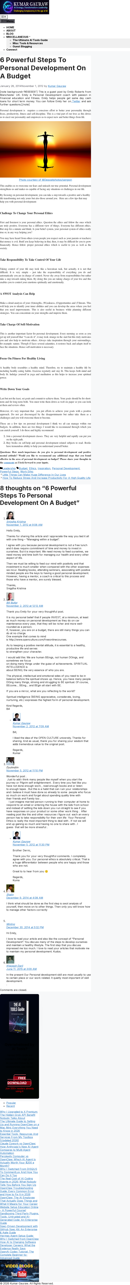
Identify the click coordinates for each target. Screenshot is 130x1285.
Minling (10, 924)
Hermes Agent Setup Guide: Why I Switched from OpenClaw (19, 1237)
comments (9, 462)
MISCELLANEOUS (17, 36)
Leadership (9, 468)
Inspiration (44, 468)
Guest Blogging (22, 46)
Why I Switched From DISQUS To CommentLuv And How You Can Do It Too (19, 1172)
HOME (10, 27)
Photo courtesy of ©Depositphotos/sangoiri (45, 179)
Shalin (9, 894)
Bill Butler (11, 602)
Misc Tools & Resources (28, 43)
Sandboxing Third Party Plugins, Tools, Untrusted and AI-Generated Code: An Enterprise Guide (19, 1218)
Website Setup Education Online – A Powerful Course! (19, 1209)
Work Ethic (26, 471)
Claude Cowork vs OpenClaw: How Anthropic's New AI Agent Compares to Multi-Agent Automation (19, 1148)
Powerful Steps (9, 471)
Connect (11, 49)
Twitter (75, 101)
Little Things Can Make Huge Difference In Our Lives (34, 474)
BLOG (9, 33)
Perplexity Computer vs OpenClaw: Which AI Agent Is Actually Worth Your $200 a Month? (18, 1161)
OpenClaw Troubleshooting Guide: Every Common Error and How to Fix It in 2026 (17, 1191)
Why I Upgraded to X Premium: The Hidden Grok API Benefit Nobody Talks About (19, 1115)
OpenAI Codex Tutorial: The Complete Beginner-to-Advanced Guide (17, 1255)
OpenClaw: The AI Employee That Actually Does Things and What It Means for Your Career (19, 1201)
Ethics (32, 468)
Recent (10, 1106)
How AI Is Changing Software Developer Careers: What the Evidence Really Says (18, 1245)
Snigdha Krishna (16, 521)
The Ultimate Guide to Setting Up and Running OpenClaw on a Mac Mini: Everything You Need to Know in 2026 (19, 1126)
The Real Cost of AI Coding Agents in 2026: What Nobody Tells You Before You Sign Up (18, 1181)
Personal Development (66, 468)
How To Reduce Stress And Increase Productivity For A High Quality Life (47, 477)
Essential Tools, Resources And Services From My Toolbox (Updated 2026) (19, 1137)
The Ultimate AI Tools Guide (30, 40)
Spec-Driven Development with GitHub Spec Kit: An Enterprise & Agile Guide (19, 1229)
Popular (11, 1102)
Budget (23, 468)
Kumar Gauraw (21, 723)
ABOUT (11, 30)
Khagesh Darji (14, 965)
